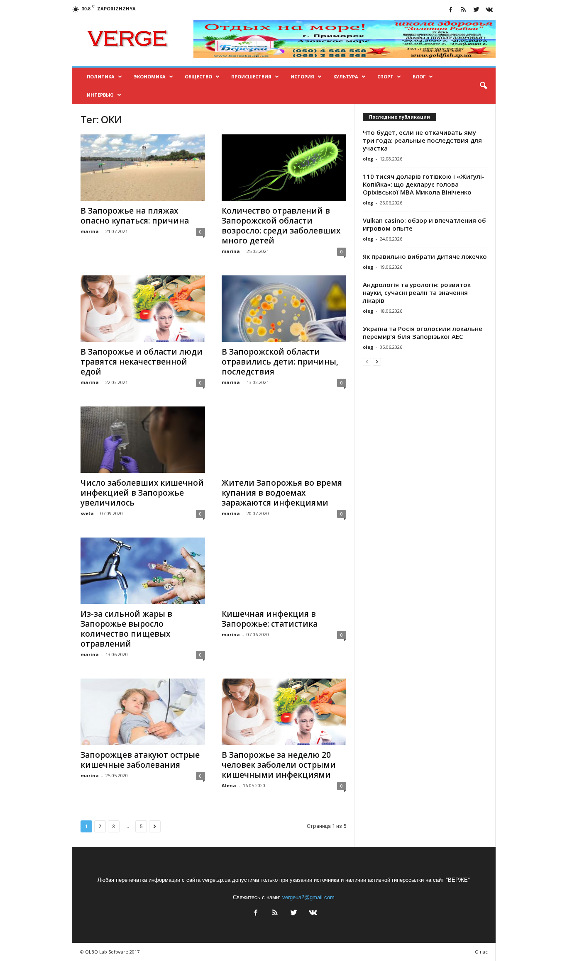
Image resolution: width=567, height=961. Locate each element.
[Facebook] (451, 10)
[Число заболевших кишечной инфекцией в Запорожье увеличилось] (143, 439)
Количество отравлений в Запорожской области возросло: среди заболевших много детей (281, 225)
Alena (229, 785)
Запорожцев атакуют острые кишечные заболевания (140, 759)
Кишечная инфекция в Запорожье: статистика (270, 618)
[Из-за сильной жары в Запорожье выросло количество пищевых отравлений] (143, 571)
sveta (87, 513)
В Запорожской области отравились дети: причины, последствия (280, 361)
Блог (419, 76)
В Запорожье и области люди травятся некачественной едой (142, 361)
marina (90, 231)
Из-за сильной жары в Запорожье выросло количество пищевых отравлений (126, 628)
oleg (368, 159)
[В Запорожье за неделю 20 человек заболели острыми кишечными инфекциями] (284, 712)
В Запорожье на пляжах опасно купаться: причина (135, 215)
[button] (483, 86)
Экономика (150, 76)
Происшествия (251, 76)
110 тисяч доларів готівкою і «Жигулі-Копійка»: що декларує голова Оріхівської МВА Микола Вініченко (423, 184)
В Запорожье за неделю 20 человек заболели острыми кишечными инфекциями (279, 764)
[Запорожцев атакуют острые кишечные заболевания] (143, 712)
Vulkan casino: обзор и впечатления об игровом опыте (424, 224)
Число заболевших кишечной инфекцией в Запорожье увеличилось (142, 492)
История (302, 76)
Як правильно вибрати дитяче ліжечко (425, 256)
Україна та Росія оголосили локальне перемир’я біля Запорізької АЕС (422, 332)
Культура (345, 76)
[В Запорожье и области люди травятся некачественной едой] (143, 308)
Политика (101, 76)
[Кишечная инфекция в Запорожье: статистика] (284, 571)
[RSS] (464, 10)
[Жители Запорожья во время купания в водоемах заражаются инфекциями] (284, 439)
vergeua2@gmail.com (308, 897)
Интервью (100, 95)
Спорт (385, 76)
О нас (481, 952)
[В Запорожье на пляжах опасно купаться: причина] (143, 167)
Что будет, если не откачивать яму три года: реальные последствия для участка (422, 140)
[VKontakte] (489, 10)
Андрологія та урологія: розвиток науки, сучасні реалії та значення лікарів (417, 292)
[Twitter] (476, 10)
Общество (198, 76)
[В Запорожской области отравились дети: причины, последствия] (284, 308)
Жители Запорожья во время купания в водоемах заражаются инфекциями (282, 492)
